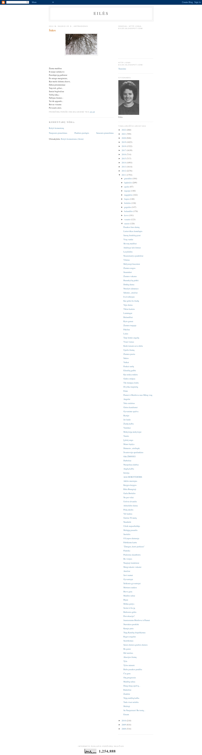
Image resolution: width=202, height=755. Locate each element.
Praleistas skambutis (132, 554)
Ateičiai (126, 571)
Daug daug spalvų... (131, 685)
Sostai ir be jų (129, 607)
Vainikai (127, 427)
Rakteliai (127, 689)
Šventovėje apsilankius (133, 452)
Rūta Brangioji (129, 489)
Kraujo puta (128, 628)
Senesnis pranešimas (105, 133)
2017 (124, 150)
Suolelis (126, 534)
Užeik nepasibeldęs (131, 526)
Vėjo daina (128, 304)
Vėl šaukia (127, 513)
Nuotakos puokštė (131, 624)
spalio (127, 186)
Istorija (126, 472)
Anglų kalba (128, 468)
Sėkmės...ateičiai (130, 292)
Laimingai (127, 313)
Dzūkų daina (128, 284)
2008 (124, 728)
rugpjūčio (128, 194)
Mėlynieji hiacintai (131, 264)
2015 (124, 158)
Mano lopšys (128, 444)
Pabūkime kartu (130, 542)
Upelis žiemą (128, 350)
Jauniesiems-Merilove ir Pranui (136, 620)
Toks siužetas (129, 403)
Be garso (127, 648)
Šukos (126, 358)
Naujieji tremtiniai (131, 562)
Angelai (126, 399)
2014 (124, 162)
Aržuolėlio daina (130, 505)
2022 (124, 129)
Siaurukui (127, 272)
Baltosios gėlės (129, 612)
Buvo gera (127, 591)
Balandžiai (128, 317)
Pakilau (126, 329)
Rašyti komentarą (56, 128)
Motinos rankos (130, 587)
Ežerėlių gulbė (129, 370)
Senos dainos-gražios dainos (135, 644)
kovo (126, 215)
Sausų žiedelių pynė (132, 235)
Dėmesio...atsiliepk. (131, 448)
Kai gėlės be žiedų (131, 300)
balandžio (128, 211)
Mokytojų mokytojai (132, 431)
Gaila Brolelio (129, 493)
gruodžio (128, 178)
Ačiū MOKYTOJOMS (132, 476)
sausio (127, 223)
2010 (124, 720)
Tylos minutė (129, 665)
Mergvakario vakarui (132, 567)
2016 (124, 154)
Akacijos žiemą (130, 657)
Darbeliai (127, 460)
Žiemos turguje (129, 325)
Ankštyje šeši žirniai (132, 247)
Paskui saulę (128, 366)
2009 (124, 724)
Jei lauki (127, 419)
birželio (127, 203)
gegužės (128, 207)
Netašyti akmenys (131, 288)
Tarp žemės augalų (131, 337)
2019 (124, 142)
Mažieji (126, 706)
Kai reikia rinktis (130, 374)
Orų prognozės (129, 677)
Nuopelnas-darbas (131, 464)
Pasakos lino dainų (131, 227)
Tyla (125, 661)
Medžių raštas (129, 681)
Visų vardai (128, 239)
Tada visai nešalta (131, 702)
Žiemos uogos (129, 268)
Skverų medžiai (130, 243)
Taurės (126, 436)
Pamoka (126, 550)
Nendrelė (127, 521)
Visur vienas (128, 341)
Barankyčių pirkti (131, 280)
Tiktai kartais (129, 309)
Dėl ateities (128, 653)
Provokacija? (129, 616)
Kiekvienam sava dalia (133, 345)
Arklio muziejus (130, 481)
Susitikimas (128, 640)
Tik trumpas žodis (131, 382)
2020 (124, 138)
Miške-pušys (128, 603)
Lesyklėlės (128, 251)
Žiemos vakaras (130, 276)
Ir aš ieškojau (129, 296)
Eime (125, 390)
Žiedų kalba (128, 423)
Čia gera (127, 673)
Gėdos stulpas (129, 378)
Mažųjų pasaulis (130, 530)
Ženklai (126, 693)
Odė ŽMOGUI (129, 456)
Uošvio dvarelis (130, 501)
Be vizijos (127, 558)
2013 (124, 166)
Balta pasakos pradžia (132, 669)
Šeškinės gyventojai (132, 583)
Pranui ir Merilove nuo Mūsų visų (137, 395)
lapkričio (128, 182)
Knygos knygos (130, 485)
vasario (127, 219)
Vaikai (126, 362)
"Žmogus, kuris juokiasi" (134, 546)
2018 (124, 146)
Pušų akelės (128, 509)
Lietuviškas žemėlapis (132, 231)
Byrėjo (126, 415)
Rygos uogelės (129, 636)
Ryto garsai (128, 321)
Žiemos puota (129, 354)
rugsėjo (127, 190)
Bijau (125, 599)
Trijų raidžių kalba (131, 698)
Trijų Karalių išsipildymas (134, 632)
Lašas (125, 333)
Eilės (101, 13)
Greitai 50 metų (130, 517)
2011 (124, 174)
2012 (124, 170)
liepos (127, 198)
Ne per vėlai (128, 497)
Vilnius (126, 259)
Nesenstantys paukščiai (133, 255)
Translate (122, 68)
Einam (126, 714)
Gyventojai (128, 579)
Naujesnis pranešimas (58, 133)
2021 (124, 133)
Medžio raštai (129, 595)
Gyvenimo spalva (130, 411)
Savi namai (128, 575)
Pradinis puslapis (81, 133)
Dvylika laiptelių (130, 386)
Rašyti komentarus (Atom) (72, 138)
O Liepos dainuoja (131, 538)
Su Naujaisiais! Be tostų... (134, 710)
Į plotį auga (128, 440)
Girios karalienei (130, 407)
